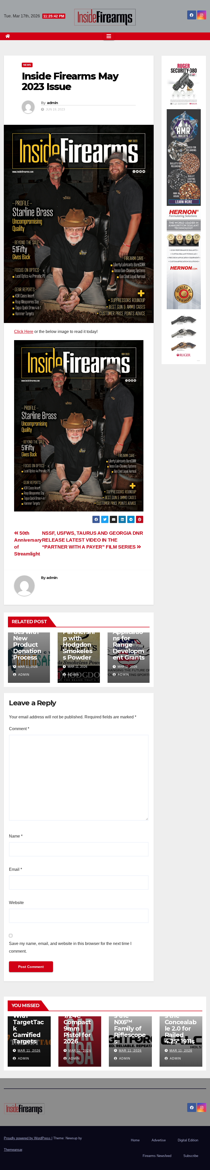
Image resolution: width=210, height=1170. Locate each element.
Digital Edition (188, 1140)
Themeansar (13, 1150)
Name (16, 836)
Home (135, 1140)
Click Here (23, 331)
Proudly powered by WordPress (27, 1138)
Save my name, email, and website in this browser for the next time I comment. (70, 947)
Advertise (159, 1140)
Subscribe (190, 1156)
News (27, 64)
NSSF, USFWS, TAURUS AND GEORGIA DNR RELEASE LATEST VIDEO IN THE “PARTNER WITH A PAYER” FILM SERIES (92, 540)
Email (15, 869)
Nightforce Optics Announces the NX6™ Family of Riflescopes (130, 1019)
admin (52, 103)
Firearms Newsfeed (157, 1156)
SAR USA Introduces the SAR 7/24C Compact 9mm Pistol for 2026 (78, 1019)
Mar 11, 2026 (29, 1050)
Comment (19, 729)
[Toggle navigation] (108, 36)
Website (16, 902)
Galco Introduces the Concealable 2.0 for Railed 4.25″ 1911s (180, 1022)
